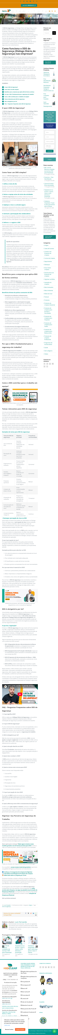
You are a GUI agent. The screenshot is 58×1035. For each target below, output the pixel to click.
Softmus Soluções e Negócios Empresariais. (37, 1031)
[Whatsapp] (47, 366)
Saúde (46, 347)
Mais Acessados (48, 287)
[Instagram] (47, 364)
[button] (3, 946)
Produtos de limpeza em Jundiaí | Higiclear (32, 948)
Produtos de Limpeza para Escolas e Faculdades (48, 310)
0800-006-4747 (6, 997)
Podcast (46, 297)
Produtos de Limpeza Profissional (47, 337)
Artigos (30, 905)
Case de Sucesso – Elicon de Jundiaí (49, 184)
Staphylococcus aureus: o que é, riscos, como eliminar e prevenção (48, 193)
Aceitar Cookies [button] (20, 1029)
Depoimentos (48, 261)
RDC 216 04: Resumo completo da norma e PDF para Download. (49, 170)
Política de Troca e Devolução (30, 1029)
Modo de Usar (48, 293)
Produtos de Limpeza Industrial (49, 304)
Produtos (47, 300)
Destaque (47, 264)
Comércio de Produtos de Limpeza (47, 253)
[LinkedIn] (50, 364)
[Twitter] (44, 366)
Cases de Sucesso (49, 248)
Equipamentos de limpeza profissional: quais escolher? (6, 948)
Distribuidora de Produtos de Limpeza (49, 274)
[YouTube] (53, 364)
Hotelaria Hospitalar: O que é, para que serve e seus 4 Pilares (49, 203)
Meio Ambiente (48, 290)
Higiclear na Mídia (49, 279)
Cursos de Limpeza (49, 258)
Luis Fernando (7, 905)
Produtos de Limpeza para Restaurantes (48, 331)
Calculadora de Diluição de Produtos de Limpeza (18, 873)
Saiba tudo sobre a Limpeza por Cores (15, 875)
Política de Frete (39, 1029)
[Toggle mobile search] (52, 11)
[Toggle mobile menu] (55, 11)
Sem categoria (48, 351)
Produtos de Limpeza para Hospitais (48, 318)
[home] (10, 962)
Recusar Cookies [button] (9, 1029)
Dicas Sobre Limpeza (47, 268)
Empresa (45, 1029)
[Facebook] (44, 364)
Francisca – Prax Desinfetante (48, 178)
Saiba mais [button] (7, 1025)
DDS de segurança (6, 906)
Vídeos (46, 354)
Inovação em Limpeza (47, 283)
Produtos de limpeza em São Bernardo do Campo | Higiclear (20, 949)
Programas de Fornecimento (48, 343)
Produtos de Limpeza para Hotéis (48, 324)
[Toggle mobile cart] (49, 11)
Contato (50, 1029)
